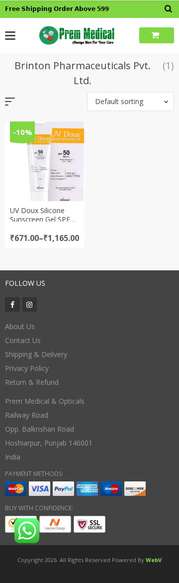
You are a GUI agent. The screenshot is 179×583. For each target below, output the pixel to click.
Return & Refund (32, 382)
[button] (130, 101)
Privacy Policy (27, 368)
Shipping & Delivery (36, 354)
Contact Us (23, 340)
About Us (20, 326)
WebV (154, 560)
